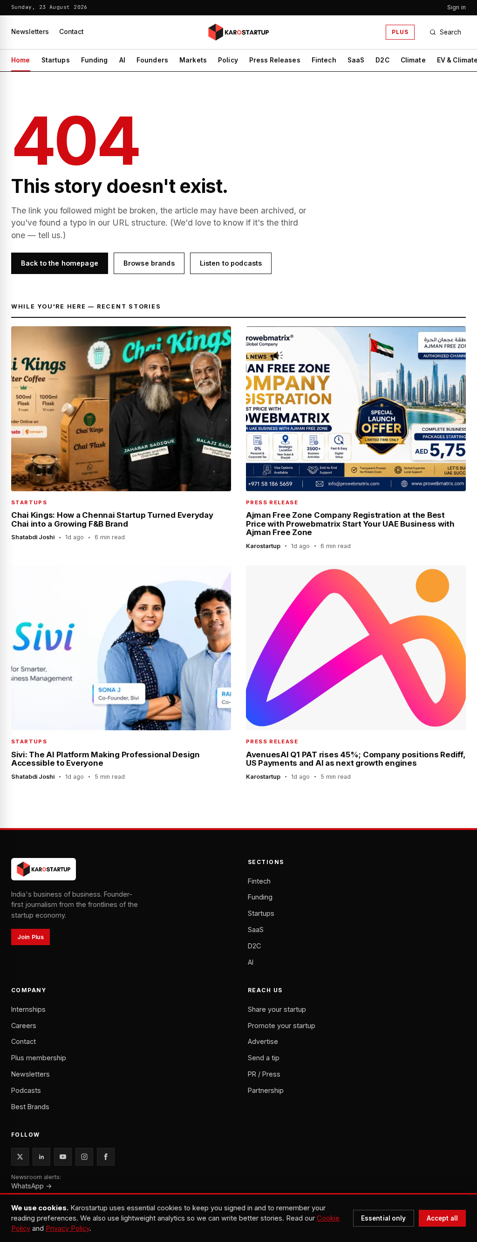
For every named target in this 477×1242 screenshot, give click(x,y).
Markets (193, 60)
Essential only (383, 1218)
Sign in (456, 7)
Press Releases (274, 60)
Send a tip (263, 1058)
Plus (400, 31)
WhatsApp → (31, 1186)
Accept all (442, 1218)
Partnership (266, 1090)
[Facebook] (106, 1157)
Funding (94, 60)
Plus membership (38, 1058)
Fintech (324, 60)
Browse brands (149, 263)
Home (20, 60)
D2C (382, 60)
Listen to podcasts (231, 263)
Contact (71, 31)
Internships (28, 1009)
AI (122, 60)
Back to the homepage (59, 263)
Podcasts (26, 1090)
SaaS (356, 60)
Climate (413, 60)
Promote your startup (281, 1025)
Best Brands (30, 1107)
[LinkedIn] (41, 1157)
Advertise (263, 1041)
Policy (228, 60)
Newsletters (30, 31)
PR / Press (264, 1074)
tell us (49, 235)
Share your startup (277, 1009)
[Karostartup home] (238, 32)
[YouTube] (63, 1157)
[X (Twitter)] (20, 1157)
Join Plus (30, 936)
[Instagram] (84, 1157)
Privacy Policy (67, 1228)
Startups (55, 60)
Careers (23, 1025)
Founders (152, 60)
